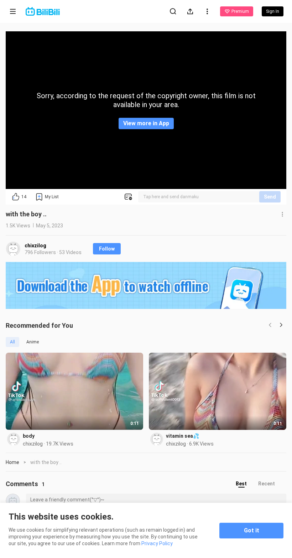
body (29, 436)
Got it (251, 530)
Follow (107, 249)
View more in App (146, 123)
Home (12, 462)
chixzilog (35, 245)
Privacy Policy (157, 543)
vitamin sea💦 (182, 436)
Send (270, 197)
